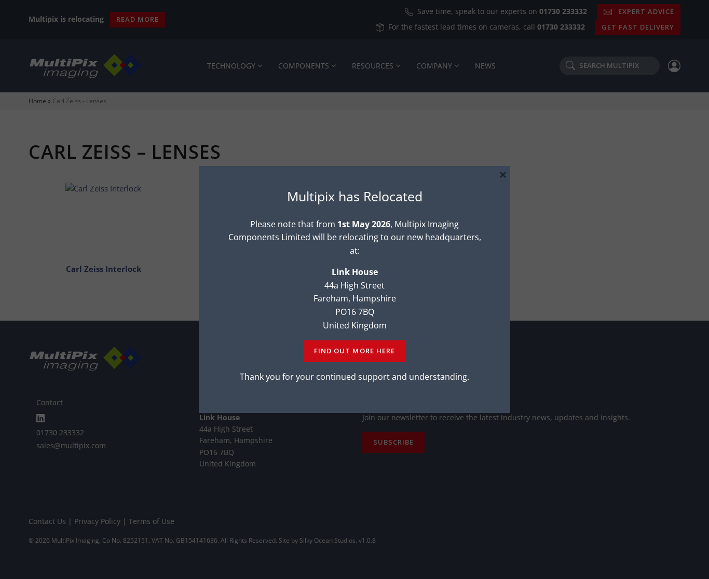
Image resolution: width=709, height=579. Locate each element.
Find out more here (354, 350)
